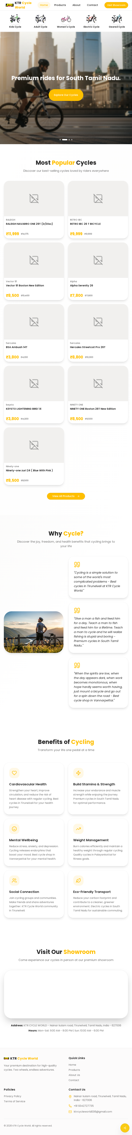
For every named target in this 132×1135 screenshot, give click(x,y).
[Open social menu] (124, 1127)
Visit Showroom (116, 5)
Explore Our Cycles (66, 95)
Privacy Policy (12, 1096)
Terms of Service (14, 1101)
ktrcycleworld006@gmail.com (93, 1111)
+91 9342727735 (84, 1106)
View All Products (63, 496)
